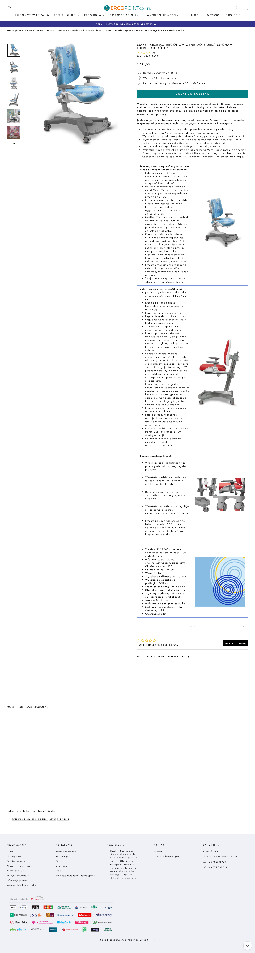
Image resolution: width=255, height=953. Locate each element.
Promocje (233, 15)
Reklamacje (62, 856)
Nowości (214, 15)
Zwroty (59, 861)
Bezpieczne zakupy (17, 861)
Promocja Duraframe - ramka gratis (75, 875)
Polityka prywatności (18, 875)
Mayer (52, 818)
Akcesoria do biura (124, 15)
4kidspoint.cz (127, 850)
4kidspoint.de (127, 854)
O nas (10, 851)
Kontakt (158, 851)
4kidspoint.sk (129, 857)
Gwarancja (61, 865)
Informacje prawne (17, 880)
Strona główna (15, 30)
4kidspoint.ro (128, 867)
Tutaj (148, 278)
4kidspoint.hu (126, 871)
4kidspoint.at (127, 861)
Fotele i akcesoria (57, 30)
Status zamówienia (66, 851)
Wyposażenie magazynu (165, 15)
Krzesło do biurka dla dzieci (86, 30)
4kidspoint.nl (129, 878)
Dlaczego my (14, 856)
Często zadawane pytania (168, 856)
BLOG (195, 15)
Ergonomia (93, 15)
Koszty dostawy (15, 870)
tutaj (170, 445)
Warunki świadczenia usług (22, 885)
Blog (58, 870)
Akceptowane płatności (19, 865)
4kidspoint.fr (127, 864)
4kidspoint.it (127, 874)
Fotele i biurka (65, 15)
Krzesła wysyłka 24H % (32, 15)
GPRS (192, 626)
